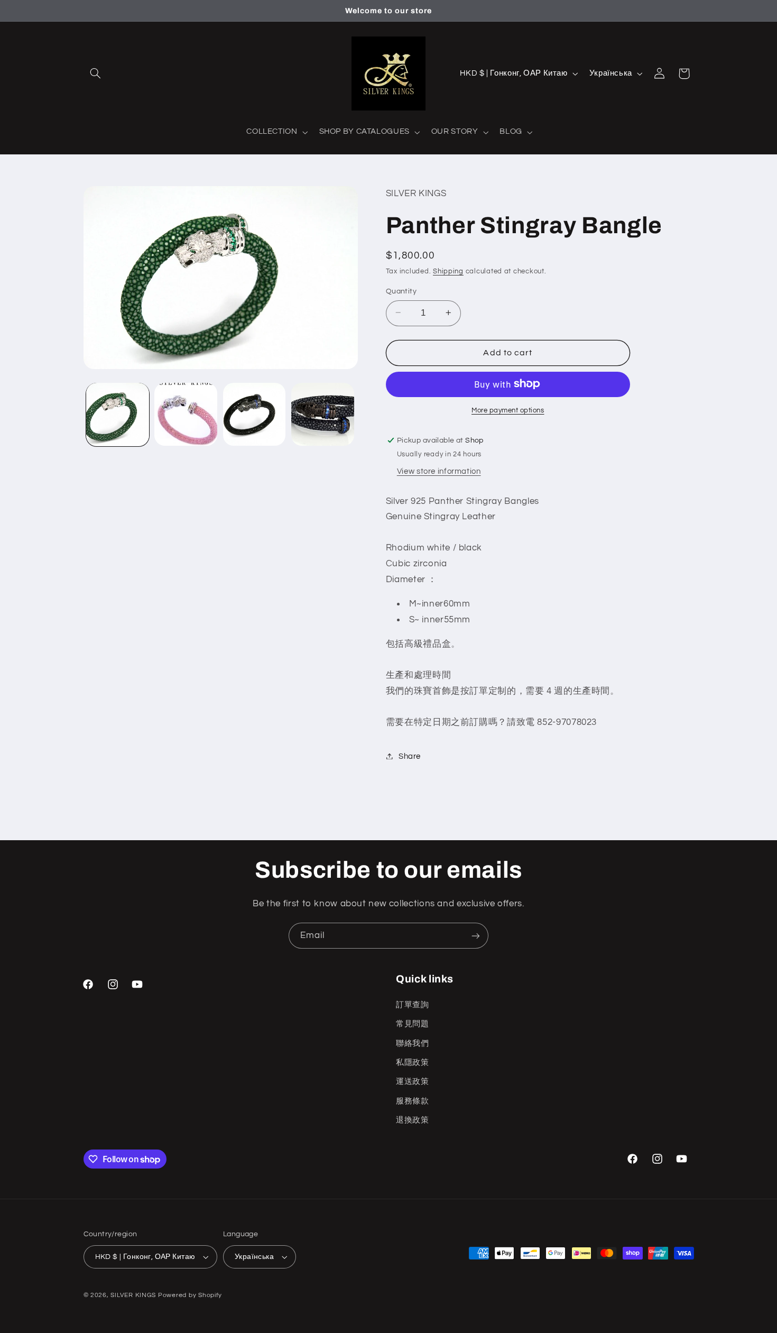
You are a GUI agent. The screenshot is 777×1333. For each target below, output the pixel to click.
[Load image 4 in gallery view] (322, 414)
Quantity (401, 291)
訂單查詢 (412, 1004)
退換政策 (412, 1120)
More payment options (507, 410)
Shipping (448, 271)
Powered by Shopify (190, 1295)
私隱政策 (412, 1062)
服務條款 (412, 1101)
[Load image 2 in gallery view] (185, 414)
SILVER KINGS (134, 1295)
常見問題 (412, 1023)
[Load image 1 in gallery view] (117, 414)
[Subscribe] (476, 936)
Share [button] (410, 756)
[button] (96, 73)
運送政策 (412, 1082)
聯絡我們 (412, 1043)
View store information (439, 471)
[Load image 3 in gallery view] (254, 414)
